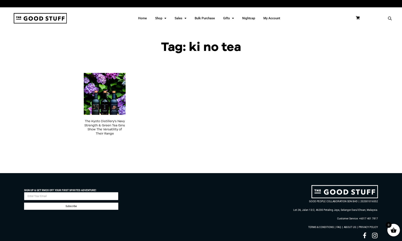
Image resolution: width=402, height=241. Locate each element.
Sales (178, 18)
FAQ (338, 227)
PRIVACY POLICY (368, 227)
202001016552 (369, 201)
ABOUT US (350, 227)
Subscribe (71, 206)
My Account (271, 18)
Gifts (226, 18)
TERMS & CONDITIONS (321, 227)
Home (142, 18)
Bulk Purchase (205, 18)
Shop (158, 18)
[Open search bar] (390, 18)
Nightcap (248, 18)
